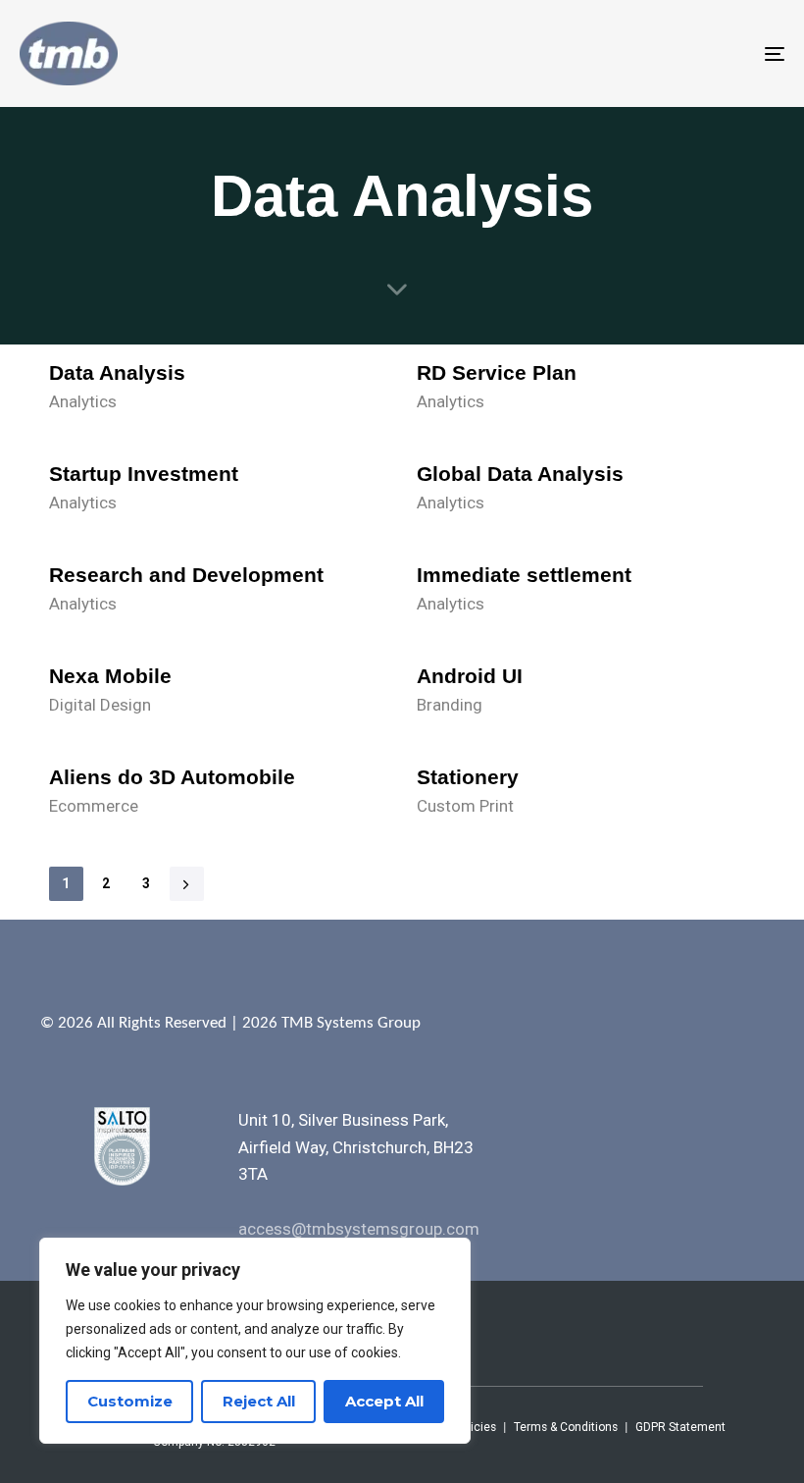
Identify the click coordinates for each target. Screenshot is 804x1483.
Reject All (259, 1401)
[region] (255, 1341)
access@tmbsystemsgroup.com (358, 1229)
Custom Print (465, 806)
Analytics (83, 401)
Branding (449, 705)
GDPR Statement (680, 1427)
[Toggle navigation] (656, 53)
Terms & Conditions (566, 1427)
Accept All (384, 1401)
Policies (475, 1427)
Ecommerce (93, 806)
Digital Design (100, 705)
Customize (130, 1401)
